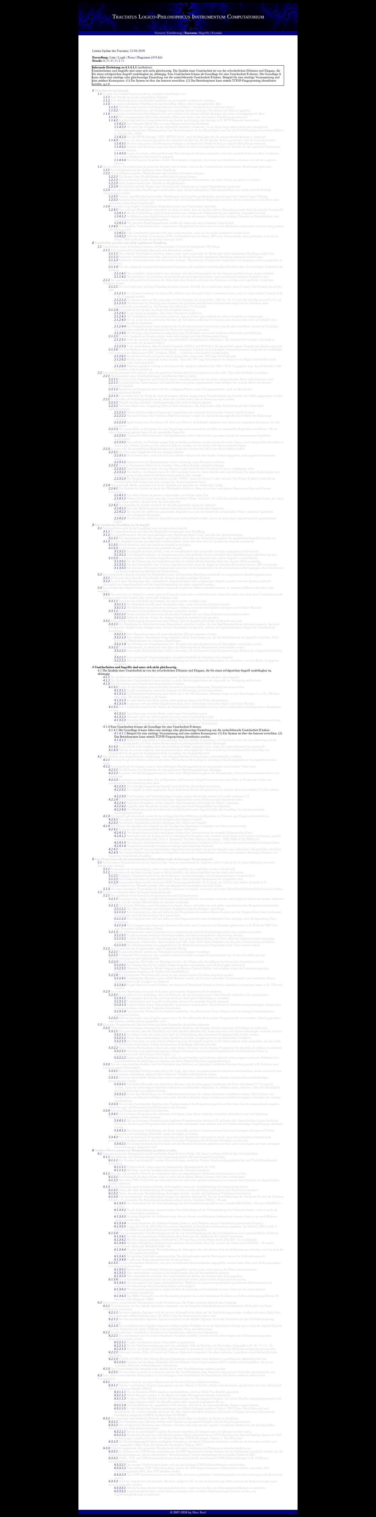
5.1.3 (106, 888)
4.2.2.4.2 (120, 806)
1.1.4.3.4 (120, 160)
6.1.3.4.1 (120, 1236)
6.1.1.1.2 (120, 1170)
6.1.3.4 (113, 1233)
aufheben (145, 67)
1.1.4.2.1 (120, 123)
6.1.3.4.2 (120, 1239)
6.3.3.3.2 (120, 1491)
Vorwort (159, 32)
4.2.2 (106, 766)
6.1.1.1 (113, 1160)
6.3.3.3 (113, 1481)
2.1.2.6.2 (120, 359)
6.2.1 (106, 1305)
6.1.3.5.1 (120, 1269)
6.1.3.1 (113, 1190)
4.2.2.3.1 (120, 786)
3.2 (100, 574)
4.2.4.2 (113, 849)
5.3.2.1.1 (120, 1034)
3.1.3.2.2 (120, 554)
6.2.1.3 (113, 1325)
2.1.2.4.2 (120, 316)
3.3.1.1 (113, 601)
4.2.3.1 (113, 819)
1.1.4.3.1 (120, 143)
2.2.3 (106, 448)
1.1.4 (106, 113)
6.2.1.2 (113, 1319)
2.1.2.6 (113, 349)
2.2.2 (106, 399)
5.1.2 (106, 872)
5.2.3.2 (113, 1018)
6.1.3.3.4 (120, 1223)
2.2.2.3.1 (120, 435)
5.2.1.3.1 (120, 935)
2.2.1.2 (113, 389)
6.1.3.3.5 (120, 1226)
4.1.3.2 (113, 706)
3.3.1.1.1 (120, 604)
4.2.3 (106, 816)
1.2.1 (106, 170)
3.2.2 (106, 581)
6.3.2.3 (113, 1441)
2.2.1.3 (113, 395)
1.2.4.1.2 (120, 216)
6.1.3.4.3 (120, 1243)
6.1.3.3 (113, 1196)
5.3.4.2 (113, 1137)
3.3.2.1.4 (120, 644)
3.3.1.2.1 (120, 614)
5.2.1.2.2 (120, 912)
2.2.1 (106, 376)
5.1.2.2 (113, 879)
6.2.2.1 (113, 1335)
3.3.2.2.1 (120, 650)
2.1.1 (106, 250)
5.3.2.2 (113, 1047)
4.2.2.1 (113, 769)
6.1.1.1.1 (120, 1166)
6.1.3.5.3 (120, 1276)
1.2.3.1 (113, 196)
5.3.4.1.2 (120, 1130)
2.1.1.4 (113, 266)
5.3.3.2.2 (120, 1094)
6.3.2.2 (113, 1425)
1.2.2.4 (113, 186)
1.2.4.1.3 (120, 222)
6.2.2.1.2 (120, 1345)
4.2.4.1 (113, 829)
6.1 (100, 1153)
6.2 (100, 1302)
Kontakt (217, 32)
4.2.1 (106, 759)
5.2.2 (106, 948)
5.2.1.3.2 (120, 938)
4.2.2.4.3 (120, 809)
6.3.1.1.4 (120, 1405)
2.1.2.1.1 (120, 293)
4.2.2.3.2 (120, 789)
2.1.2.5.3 (120, 346)
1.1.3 (106, 103)
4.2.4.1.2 (120, 836)
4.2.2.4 (113, 799)
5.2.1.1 (113, 898)
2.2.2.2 (113, 405)
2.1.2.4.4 (120, 326)
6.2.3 (106, 1368)
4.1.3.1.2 (120, 693)
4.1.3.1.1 (120, 690)
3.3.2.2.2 (120, 660)
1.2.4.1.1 (120, 213)
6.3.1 (106, 1382)
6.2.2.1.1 (120, 1342)
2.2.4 (106, 485)
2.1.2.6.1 (120, 356)
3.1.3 (106, 541)
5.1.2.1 (113, 875)
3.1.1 (106, 531)
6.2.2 (106, 1332)
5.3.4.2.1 (120, 1143)
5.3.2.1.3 (120, 1041)
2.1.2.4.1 (120, 313)
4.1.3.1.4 (120, 703)
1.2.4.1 (113, 209)
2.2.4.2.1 (120, 508)
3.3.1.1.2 (120, 607)
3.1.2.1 (113, 538)
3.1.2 (106, 534)
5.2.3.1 (113, 994)
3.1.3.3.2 (120, 564)
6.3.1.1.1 (120, 1391)
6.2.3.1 (113, 1372)
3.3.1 (106, 594)
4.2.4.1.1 (120, 832)
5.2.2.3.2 (120, 968)
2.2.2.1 (113, 402)
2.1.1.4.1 (120, 273)
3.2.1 (106, 577)
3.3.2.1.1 (120, 634)
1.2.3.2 (113, 199)
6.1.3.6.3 (120, 1295)
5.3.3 (106, 1064)
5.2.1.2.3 (120, 918)
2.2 (100, 372)
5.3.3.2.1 (120, 1084)
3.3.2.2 (113, 647)
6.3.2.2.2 (120, 1434)
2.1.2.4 (113, 309)
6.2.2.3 (113, 1358)
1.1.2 (106, 100)
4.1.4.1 (113, 730)
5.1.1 (106, 869)
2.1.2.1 (113, 286)
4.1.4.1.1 (120, 733)
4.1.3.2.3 (120, 720)
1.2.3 (106, 189)
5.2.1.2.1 (120, 908)
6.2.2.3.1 (120, 1362)
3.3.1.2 (113, 610)
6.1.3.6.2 (120, 1289)
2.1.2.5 (113, 336)
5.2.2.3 (113, 961)
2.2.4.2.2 (120, 511)
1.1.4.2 (113, 120)
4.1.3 (106, 683)
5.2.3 (106, 991)
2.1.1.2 (113, 256)
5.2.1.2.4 (120, 925)
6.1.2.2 (113, 1180)
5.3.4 (106, 1110)
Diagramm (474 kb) (149, 57)
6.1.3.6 (113, 1279)
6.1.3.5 (113, 1262)
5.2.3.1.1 (120, 998)
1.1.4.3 (113, 140)
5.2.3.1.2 (120, 1001)
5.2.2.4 (113, 974)
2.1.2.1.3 (120, 303)
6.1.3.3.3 (120, 1216)
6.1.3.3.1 (120, 1203)
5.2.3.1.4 (120, 1011)
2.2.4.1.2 (120, 498)
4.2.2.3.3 (120, 796)
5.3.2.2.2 (120, 1057)
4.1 (100, 670)
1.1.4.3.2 (120, 146)
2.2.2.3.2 (120, 442)
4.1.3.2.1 (120, 713)
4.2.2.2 (113, 773)
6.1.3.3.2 (120, 1209)
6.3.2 (106, 1418)
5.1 (100, 862)
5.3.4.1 (113, 1113)
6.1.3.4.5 (120, 1256)
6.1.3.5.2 (120, 1272)
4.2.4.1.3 (120, 842)
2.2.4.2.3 (120, 518)
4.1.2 (106, 680)
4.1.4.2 (113, 746)
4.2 (100, 756)
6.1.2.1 (113, 1176)
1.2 (100, 166)
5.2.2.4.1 (120, 978)
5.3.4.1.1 (120, 1120)
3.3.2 (106, 620)
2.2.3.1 (113, 452)
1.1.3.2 (113, 110)
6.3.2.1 (113, 1421)
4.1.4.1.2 (120, 740)
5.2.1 (106, 895)
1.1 (100, 93)
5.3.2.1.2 (120, 1037)
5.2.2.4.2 (120, 984)
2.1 (100, 246)
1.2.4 (106, 206)
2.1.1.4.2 (120, 276)
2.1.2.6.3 (120, 366)
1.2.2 (106, 173)
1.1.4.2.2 (120, 127)
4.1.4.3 (113, 749)
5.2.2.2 (113, 955)
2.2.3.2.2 (120, 471)
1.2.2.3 (113, 183)
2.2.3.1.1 (120, 455)
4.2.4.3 (113, 852)
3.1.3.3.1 (120, 561)
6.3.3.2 (113, 1458)
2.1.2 (106, 280)
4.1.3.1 (113, 687)
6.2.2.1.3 (120, 1348)
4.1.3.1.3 (120, 700)
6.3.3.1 (113, 1451)
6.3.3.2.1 (120, 1464)
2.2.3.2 (113, 465)
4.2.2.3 (113, 779)
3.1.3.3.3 (120, 567)
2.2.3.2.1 (120, 468)
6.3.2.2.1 (120, 1431)
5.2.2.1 (113, 951)
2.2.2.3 (113, 428)
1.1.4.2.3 (120, 136)
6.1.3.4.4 (120, 1249)
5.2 (100, 892)
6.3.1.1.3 (120, 1398)
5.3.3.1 (113, 1070)
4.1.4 (106, 726)
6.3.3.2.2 (120, 1468)
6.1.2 (106, 1173)
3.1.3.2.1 (120, 551)
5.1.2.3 (113, 882)
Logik (122, 57)
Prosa (131, 57)
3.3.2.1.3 (120, 637)
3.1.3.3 (113, 558)
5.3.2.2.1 (120, 1051)
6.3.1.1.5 (120, 1408)
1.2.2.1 (113, 176)
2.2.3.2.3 (120, 478)
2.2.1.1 (113, 379)
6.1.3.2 (113, 1193)
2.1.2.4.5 (120, 333)
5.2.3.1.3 (120, 1004)
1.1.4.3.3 (120, 153)
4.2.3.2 (113, 822)
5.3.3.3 (113, 1104)
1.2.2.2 (113, 179)
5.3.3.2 (113, 1077)
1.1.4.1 (113, 117)
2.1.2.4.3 (120, 319)
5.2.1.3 (113, 931)
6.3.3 (106, 1448)
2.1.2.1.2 (120, 299)
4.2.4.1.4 (120, 845)
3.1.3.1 (113, 544)
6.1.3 (106, 1186)
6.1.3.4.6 (120, 1259)
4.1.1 (106, 677)
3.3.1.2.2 (120, 617)
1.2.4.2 (113, 226)
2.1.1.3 (113, 260)
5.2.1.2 (113, 905)
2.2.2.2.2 (120, 415)
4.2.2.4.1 (120, 802)
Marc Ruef (199, 1512)
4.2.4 (106, 826)
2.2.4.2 (113, 505)
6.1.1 (106, 1157)
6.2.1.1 (113, 1312)
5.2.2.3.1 (120, 965)
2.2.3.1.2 (120, 462)
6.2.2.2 (113, 1352)
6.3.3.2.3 (120, 1474)
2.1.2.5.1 (120, 339)
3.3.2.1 (113, 624)
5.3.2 (106, 1027)
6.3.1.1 (113, 1385)
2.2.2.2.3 (120, 422)
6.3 (100, 1375)
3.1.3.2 (113, 548)
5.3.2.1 (113, 1031)
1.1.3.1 (113, 107)
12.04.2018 (137, 50)
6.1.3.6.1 (120, 1282)
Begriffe (204, 32)
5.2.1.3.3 (120, 945)
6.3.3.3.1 (120, 1487)
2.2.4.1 (113, 488)
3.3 (100, 587)
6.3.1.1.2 (120, 1395)
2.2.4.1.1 (120, 495)
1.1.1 (106, 97)
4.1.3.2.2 (120, 716)
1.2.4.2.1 (120, 232)
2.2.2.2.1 (120, 412)
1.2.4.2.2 (120, 236)
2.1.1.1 (113, 253)
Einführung (174, 32)
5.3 (100, 1024)
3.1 (100, 528)
